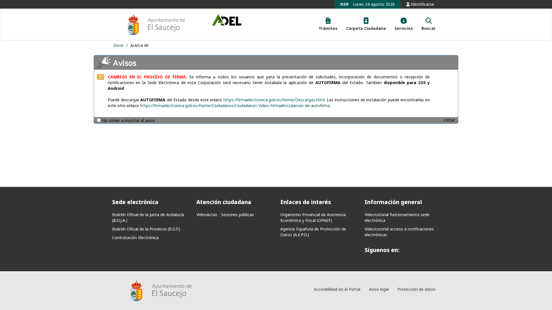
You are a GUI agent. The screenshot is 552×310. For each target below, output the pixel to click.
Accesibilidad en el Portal (337, 289)
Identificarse (422, 4)
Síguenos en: (382, 250)
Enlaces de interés (305, 202)
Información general (393, 202)
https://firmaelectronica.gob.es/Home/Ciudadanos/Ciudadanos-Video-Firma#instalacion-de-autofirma (235, 105)
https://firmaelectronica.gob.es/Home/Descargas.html (274, 99)
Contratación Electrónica (135, 237)
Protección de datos (416, 289)
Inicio (119, 45)
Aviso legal (379, 289)
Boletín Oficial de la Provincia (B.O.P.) (146, 229)
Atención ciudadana (223, 202)
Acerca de (139, 45)
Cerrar (449, 120)
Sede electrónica (135, 202)
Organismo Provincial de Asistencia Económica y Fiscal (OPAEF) (313, 217)
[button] (328, 24)
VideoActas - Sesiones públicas (225, 214)
